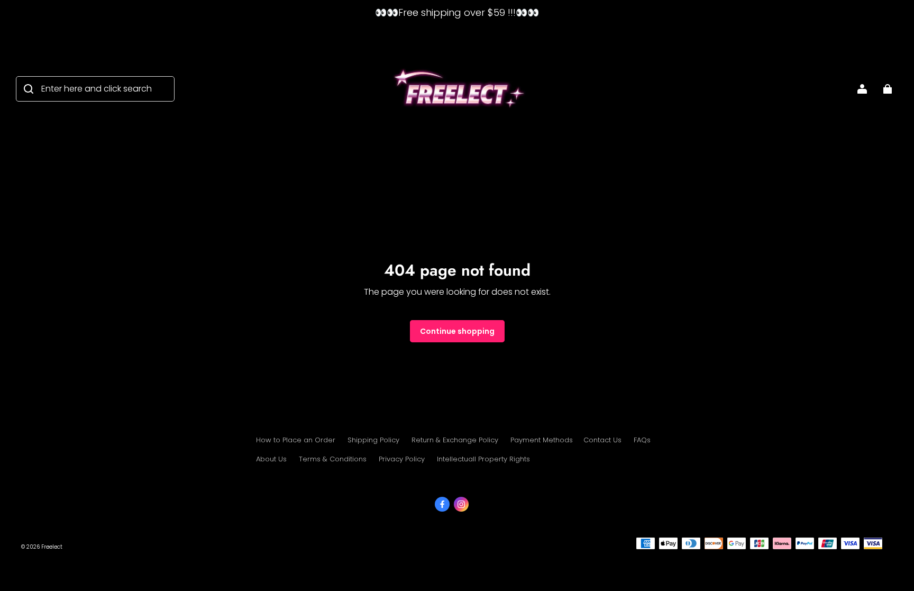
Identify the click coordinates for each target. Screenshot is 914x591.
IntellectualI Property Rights (483, 459)
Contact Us (602, 440)
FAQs (642, 440)
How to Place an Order (295, 440)
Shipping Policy (373, 440)
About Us (271, 459)
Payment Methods (541, 440)
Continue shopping (457, 331)
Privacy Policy (402, 459)
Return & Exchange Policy (455, 440)
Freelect (51, 547)
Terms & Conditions (333, 459)
